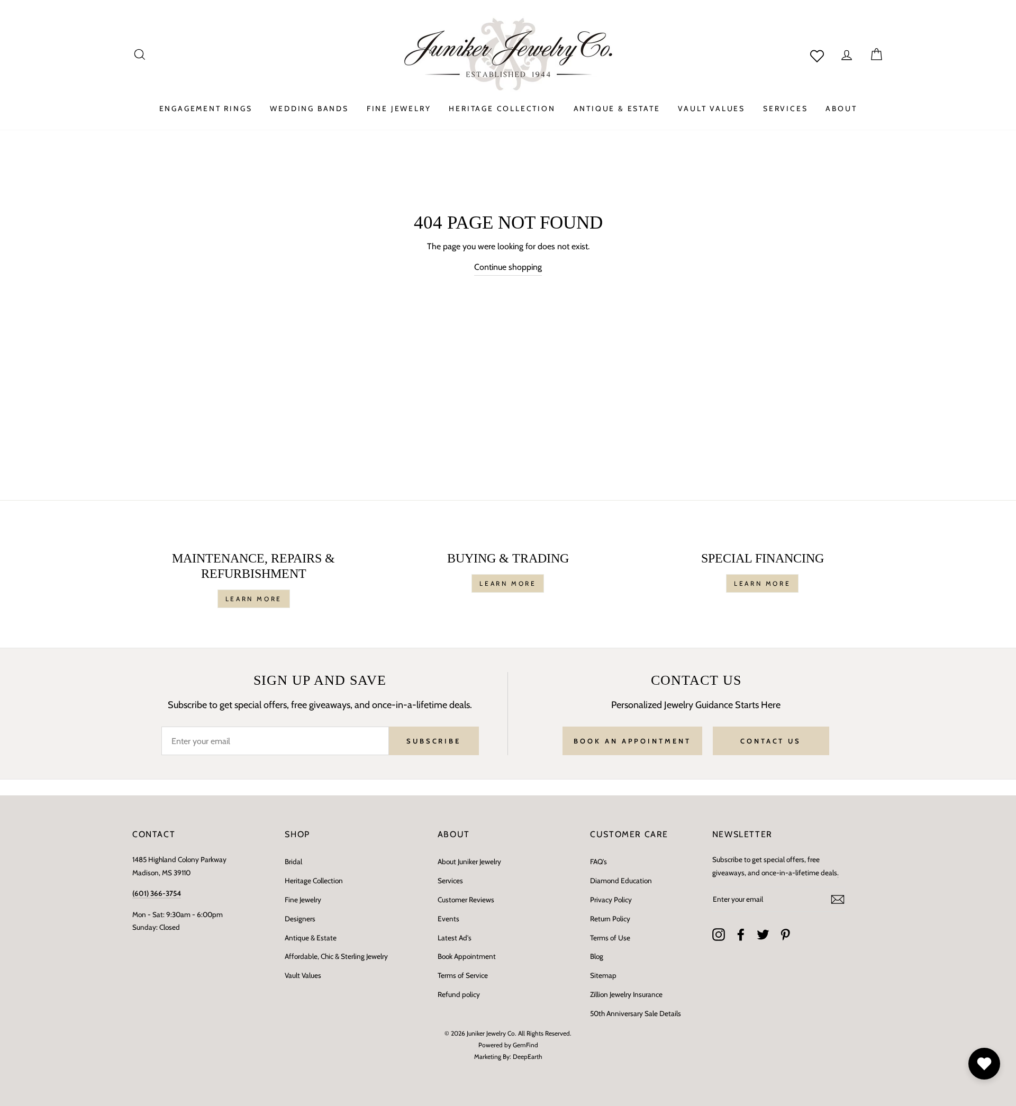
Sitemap (603, 975)
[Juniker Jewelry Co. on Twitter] (763, 934)
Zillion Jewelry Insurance (626, 994)
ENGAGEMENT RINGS (205, 108)
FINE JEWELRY (399, 108)
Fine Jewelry (303, 899)
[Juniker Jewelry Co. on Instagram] (718, 934)
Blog (596, 956)
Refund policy (459, 994)
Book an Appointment (632, 741)
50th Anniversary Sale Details (635, 1013)
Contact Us (770, 741)
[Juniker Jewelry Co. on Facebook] (740, 934)
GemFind (525, 1045)
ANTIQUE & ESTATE (617, 108)
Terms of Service (463, 975)
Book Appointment (467, 956)
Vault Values (303, 975)
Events (448, 918)
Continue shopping (508, 267)
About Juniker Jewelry (469, 861)
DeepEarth (527, 1056)
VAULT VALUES (711, 108)
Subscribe (433, 741)
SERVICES (785, 108)
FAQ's (598, 861)
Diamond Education (621, 880)
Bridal (293, 861)
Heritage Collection (314, 880)
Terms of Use (610, 937)
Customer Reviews (466, 899)
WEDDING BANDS (309, 108)
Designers (300, 918)
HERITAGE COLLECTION (502, 108)
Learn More (253, 599)
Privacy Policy (611, 899)
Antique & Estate (311, 937)
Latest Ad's (454, 937)
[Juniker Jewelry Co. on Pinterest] (785, 934)
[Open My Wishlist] (984, 1064)
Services (450, 880)
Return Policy (610, 918)
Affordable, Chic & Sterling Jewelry (336, 956)
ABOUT (841, 108)
